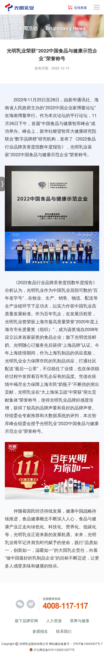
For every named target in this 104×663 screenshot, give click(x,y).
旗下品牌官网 (26, 620)
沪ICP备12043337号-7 (88, 643)
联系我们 (64, 631)
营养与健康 (79, 620)
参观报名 (40, 631)
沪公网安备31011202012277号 (54, 650)
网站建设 (55, 643)
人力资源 (54, 620)
